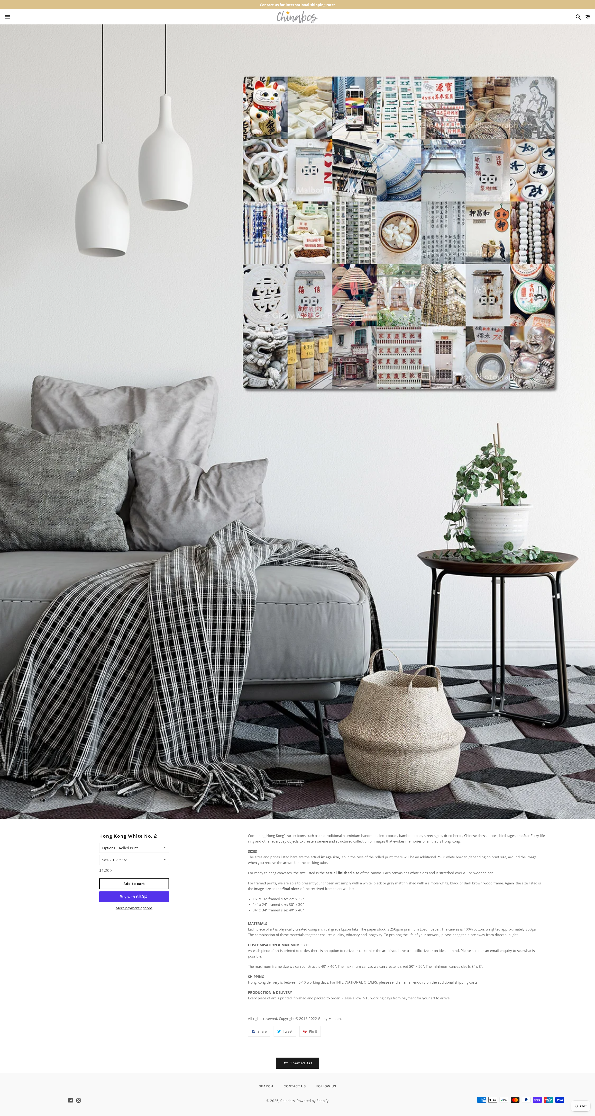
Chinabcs (287, 1100)
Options (108, 848)
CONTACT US (295, 1086)
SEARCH (266, 1086)
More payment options (134, 908)
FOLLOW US (326, 1086)
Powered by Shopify (313, 1100)
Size (105, 860)
